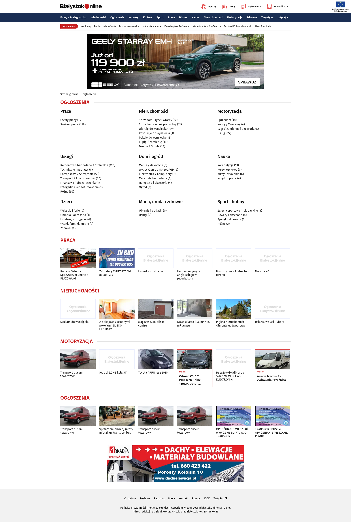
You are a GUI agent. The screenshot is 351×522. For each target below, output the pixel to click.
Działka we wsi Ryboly (269, 322)
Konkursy (86, 26)
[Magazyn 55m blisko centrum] (155, 309)
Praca (171, 17)
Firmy (232, 6)
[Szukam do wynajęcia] (78, 309)
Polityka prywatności (133, 507)
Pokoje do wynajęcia (152, 137)
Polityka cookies (158, 507)
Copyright (177, 507)
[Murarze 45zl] (272, 258)
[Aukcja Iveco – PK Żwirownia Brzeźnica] (272, 359)
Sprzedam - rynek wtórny (155, 120)
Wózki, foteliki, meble (74, 223)
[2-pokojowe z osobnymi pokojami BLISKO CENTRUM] (117, 309)
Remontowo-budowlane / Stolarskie (84, 165)
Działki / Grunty (149, 146)
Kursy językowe (227, 169)
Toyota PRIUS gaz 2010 (153, 372)
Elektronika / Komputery (155, 174)
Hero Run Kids (263, 26)
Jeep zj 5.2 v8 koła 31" (113, 372)
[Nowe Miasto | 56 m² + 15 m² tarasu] (194, 309)
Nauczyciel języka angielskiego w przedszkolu (189, 275)
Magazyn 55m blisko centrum (151, 323)
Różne (64, 191)
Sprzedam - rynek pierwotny (157, 124)
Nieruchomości (213, 17)
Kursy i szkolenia (228, 174)
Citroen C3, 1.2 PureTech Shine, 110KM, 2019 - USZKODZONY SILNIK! (194, 380)
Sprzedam (224, 120)
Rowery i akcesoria (230, 215)
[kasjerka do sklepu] (155, 258)
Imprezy (212, 6)
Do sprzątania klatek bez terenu (232, 273)
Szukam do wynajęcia (74, 322)
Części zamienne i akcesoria (236, 128)
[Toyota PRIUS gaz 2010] (155, 359)
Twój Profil (220, 498)
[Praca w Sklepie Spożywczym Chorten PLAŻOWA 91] (78, 258)
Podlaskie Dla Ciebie (105, 26)
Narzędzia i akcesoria (153, 182)
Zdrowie (252, 17)
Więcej (282, 17)
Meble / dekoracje (151, 165)
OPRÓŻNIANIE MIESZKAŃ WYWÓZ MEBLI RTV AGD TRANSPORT (232, 432)
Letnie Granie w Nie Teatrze (206, 26)
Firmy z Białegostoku (73, 17)
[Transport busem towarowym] (78, 359)
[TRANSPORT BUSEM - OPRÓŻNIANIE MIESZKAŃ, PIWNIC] (272, 416)
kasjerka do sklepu (150, 271)
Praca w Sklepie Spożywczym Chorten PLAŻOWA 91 (74, 275)
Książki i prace (227, 178)
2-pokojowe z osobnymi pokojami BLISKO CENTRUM (114, 325)
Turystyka (267, 17)
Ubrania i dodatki (150, 210)
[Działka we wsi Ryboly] (272, 309)
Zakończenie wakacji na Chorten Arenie (140, 26)
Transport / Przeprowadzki (77, 178)
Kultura (147, 17)
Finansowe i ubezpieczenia (78, 182)
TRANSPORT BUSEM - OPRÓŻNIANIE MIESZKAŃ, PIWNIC (271, 432)
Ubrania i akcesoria (73, 215)
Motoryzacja (234, 17)
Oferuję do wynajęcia (153, 128)
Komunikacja (281, 6)
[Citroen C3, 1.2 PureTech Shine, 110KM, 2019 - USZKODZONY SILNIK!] (194, 359)
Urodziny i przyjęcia (73, 219)
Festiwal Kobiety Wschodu (238, 26)
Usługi (222, 133)
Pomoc (196, 498)
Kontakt (183, 498)
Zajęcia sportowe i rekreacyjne (238, 210)
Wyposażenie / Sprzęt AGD (156, 169)
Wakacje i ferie (70, 210)
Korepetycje (225, 165)
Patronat (159, 498)
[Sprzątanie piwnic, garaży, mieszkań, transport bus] (117, 416)
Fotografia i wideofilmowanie (79, 187)
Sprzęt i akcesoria (229, 219)
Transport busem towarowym (71, 374)
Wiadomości (98, 17)
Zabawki (65, 228)
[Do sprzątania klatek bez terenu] (233, 258)
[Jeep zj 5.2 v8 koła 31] (117, 359)
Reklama (145, 498)
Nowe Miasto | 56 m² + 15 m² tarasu (193, 323)
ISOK (207, 498)
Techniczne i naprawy (74, 169)
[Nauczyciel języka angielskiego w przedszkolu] (194, 258)
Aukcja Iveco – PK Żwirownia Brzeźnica (271, 378)
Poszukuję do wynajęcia (154, 133)
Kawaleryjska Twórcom (176, 26)
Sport (160, 17)
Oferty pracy (68, 120)
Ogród (143, 187)
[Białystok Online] (81, 6)
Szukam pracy (69, 124)
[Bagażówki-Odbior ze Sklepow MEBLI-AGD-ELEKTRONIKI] (233, 359)
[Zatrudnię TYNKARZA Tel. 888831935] (117, 258)
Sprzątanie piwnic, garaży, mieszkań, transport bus (116, 430)
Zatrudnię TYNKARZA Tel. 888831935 (115, 273)
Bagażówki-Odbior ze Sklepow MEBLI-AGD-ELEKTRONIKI (230, 376)
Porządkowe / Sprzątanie (77, 174)
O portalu (130, 498)
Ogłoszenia (254, 6)
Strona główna (69, 94)
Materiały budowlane (153, 178)
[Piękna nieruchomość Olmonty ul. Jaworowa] (233, 309)
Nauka (195, 17)
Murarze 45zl (263, 271)
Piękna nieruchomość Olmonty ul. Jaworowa (230, 323)
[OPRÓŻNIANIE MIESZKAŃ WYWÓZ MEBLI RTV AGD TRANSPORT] (233, 416)
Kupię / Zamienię (150, 142)
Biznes (183, 17)
